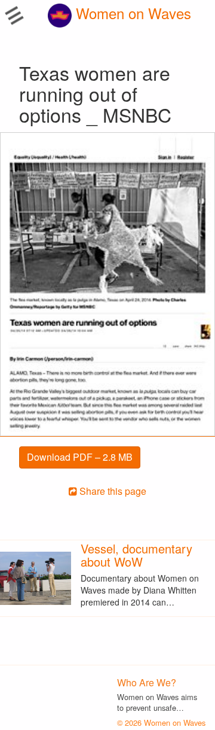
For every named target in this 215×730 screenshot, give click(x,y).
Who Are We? (146, 682)
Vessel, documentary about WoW (136, 555)
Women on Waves (131, 12)
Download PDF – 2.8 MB (80, 457)
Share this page (111, 491)
